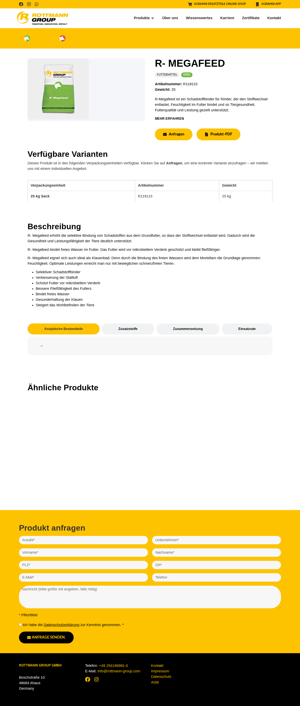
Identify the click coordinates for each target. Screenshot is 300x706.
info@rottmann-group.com (119, 671)
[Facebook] (21, 4)
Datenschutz (161, 677)
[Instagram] (29, 4)
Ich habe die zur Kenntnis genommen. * (73, 625)
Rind (186, 74)
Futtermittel (167, 74)
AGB (155, 682)
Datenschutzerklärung (61, 625)
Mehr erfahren (169, 118)
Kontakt (157, 666)
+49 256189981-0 (113, 666)
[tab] (64, 328)
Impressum (160, 671)
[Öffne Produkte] (152, 18)
